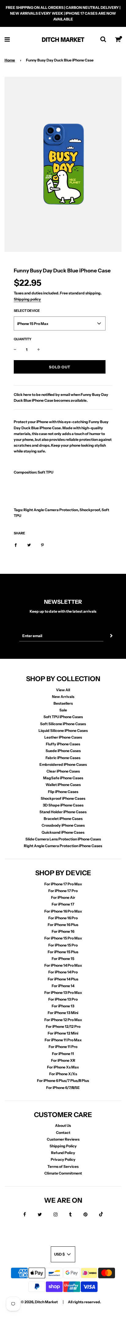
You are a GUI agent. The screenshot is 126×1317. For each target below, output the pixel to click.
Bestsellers (63, 703)
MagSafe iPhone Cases (63, 778)
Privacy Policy (63, 1159)
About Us (63, 1125)
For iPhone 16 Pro (63, 918)
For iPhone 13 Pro (63, 999)
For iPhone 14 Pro (63, 972)
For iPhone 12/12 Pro (63, 1026)
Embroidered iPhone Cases (63, 764)
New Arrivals (63, 696)
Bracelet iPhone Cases (63, 818)
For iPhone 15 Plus (63, 952)
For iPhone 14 (63, 985)
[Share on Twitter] (29, 544)
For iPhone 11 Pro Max (63, 1040)
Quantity (22, 339)
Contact (63, 1132)
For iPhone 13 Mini (63, 1012)
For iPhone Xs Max (63, 1067)
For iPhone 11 (63, 1053)
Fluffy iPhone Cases (63, 744)
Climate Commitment (63, 1173)
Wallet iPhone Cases (63, 784)
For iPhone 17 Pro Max (63, 884)
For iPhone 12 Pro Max (63, 1019)
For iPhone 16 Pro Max (63, 911)
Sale (63, 710)
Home (10, 60)
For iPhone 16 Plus (63, 924)
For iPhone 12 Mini (63, 1033)
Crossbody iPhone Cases (63, 825)
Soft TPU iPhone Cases (63, 716)
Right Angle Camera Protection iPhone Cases (63, 845)
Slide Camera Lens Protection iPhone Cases (63, 839)
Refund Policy (63, 1152)
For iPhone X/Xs (63, 1074)
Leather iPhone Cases (63, 737)
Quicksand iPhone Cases (63, 832)
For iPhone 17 (63, 904)
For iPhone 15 (63, 958)
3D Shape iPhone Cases (63, 805)
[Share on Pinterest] (42, 544)
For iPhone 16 (63, 931)
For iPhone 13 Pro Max (63, 992)
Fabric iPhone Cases (63, 757)
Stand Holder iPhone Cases (63, 812)
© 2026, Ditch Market (39, 1302)
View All (63, 690)
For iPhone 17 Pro (63, 890)
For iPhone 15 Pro (63, 945)
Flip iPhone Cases (63, 791)
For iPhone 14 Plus (63, 979)
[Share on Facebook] (15, 544)
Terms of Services (63, 1166)
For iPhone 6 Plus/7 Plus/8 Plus (63, 1080)
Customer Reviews (63, 1139)
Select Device (27, 310)
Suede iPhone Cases (63, 750)
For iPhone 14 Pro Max (63, 965)
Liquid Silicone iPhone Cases (63, 730)
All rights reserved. (84, 1302)
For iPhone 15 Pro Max (63, 938)
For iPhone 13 (63, 1006)
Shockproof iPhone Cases (63, 798)
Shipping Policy (63, 1146)
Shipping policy (27, 299)
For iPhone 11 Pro (63, 1046)
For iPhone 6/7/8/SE (63, 1087)
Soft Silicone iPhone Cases (63, 723)
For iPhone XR (63, 1060)
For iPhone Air (63, 897)
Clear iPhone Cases (63, 771)
